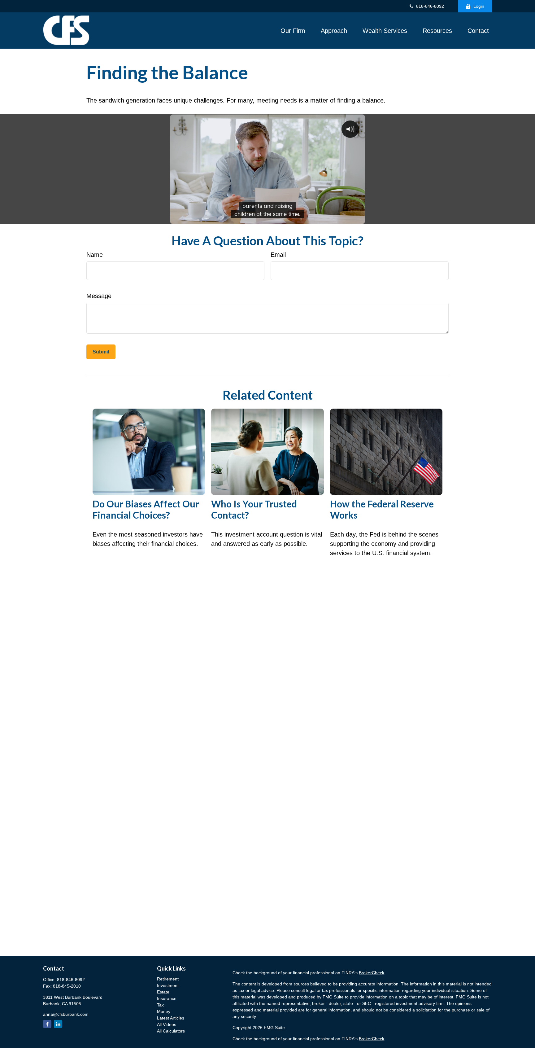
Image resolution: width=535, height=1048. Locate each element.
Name (94, 254)
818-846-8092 (430, 6)
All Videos (166, 1024)
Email (278, 254)
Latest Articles (170, 1017)
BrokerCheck (371, 972)
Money (163, 1011)
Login (478, 6)
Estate (163, 991)
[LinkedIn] (58, 1024)
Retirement (168, 978)
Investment (168, 985)
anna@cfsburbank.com (66, 1014)
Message (98, 295)
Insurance (166, 998)
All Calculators (171, 1030)
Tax (160, 1004)
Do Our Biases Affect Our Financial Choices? (146, 509)
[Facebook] (47, 1024)
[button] (292, 30)
